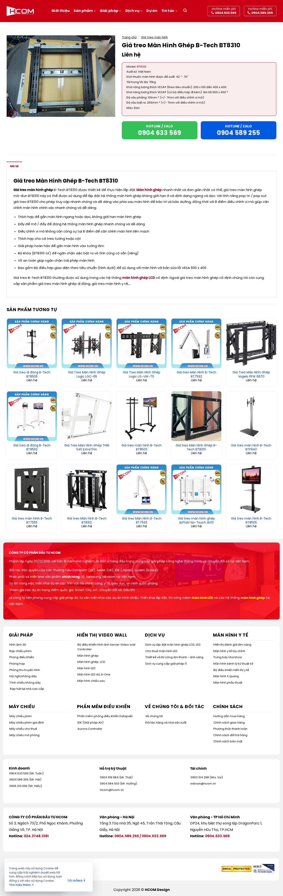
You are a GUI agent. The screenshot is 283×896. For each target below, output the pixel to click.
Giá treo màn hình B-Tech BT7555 (32, 520)
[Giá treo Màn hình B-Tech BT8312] (87, 489)
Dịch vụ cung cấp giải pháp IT (166, 663)
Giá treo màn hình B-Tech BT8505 (251, 520)
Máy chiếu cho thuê (23, 729)
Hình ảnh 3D (17, 644)
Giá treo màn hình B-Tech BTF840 (251, 447)
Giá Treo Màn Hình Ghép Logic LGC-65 (86, 374)
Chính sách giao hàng (229, 722)
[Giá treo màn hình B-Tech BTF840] (251, 416)
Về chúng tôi (154, 716)
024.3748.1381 (36, 836)
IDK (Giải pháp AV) (90, 722)
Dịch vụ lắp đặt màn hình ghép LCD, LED (173, 644)
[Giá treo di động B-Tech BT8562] (32, 416)
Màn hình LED (86, 668)
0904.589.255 (127, 836)
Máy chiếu (22, 707)
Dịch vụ (132, 11)
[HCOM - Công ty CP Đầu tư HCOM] (20, 11)
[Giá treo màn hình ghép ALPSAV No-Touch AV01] (196, 489)
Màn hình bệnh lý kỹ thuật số (233, 663)
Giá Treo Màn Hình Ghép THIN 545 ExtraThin (86, 447)
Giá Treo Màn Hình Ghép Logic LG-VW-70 (141, 374)
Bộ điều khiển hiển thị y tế (231, 670)
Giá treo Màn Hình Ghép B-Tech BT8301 (196, 447)
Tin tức (167, 11)
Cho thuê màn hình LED (161, 651)
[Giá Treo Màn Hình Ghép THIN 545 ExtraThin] (87, 416)
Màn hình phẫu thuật (227, 682)
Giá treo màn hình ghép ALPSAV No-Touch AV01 (196, 520)
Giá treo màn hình (154, 37)
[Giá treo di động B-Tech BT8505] (32, 343)
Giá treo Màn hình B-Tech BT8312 (87, 520)
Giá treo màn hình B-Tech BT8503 (141, 447)
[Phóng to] (12, 113)
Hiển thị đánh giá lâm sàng (232, 644)
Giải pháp (109, 11)
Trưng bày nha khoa (227, 657)
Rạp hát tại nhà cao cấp (27, 689)
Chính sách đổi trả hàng (230, 735)
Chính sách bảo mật (227, 741)
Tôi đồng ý (76, 880)
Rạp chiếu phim (20, 651)
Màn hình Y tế (230, 635)
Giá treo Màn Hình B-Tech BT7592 (196, 374)
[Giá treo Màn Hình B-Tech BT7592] (196, 343)
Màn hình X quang (226, 676)
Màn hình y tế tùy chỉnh (229, 651)
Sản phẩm (83, 11)
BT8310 (141, 66)
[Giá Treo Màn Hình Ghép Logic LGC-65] (87, 343)
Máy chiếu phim (20, 716)
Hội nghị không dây (23, 676)
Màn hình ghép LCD (91, 662)
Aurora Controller (89, 729)
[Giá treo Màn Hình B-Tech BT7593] (141, 489)
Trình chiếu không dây (25, 682)
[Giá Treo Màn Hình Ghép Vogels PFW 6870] (251, 343)
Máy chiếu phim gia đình (26, 722)
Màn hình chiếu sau (91, 681)
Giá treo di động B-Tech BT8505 (31, 374)
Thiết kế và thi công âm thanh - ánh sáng (174, 657)
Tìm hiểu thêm (21, 885)
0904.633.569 (154, 836)
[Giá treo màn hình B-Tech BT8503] (141, 416)
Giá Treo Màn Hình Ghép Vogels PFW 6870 (251, 374)
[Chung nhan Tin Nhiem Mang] (263, 869)
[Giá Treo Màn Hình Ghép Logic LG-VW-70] (141, 343)
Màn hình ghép (149, 190)
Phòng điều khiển (21, 657)
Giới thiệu (61, 11)
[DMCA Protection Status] (236, 869)
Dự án (151, 11)
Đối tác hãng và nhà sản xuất (165, 722)
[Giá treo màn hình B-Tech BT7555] (32, 489)
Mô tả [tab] (14, 166)
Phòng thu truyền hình (24, 670)
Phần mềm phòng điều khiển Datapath (105, 716)
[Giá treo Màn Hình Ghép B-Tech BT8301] (196, 416)
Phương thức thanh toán (230, 729)
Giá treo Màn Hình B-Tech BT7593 (141, 520)
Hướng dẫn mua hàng (229, 716)
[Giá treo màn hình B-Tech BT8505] (251, 489)
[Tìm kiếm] (185, 11)
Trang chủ (129, 37)
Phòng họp (17, 663)
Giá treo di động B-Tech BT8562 (31, 447)
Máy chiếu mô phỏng (24, 735)
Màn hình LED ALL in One (93, 674)
